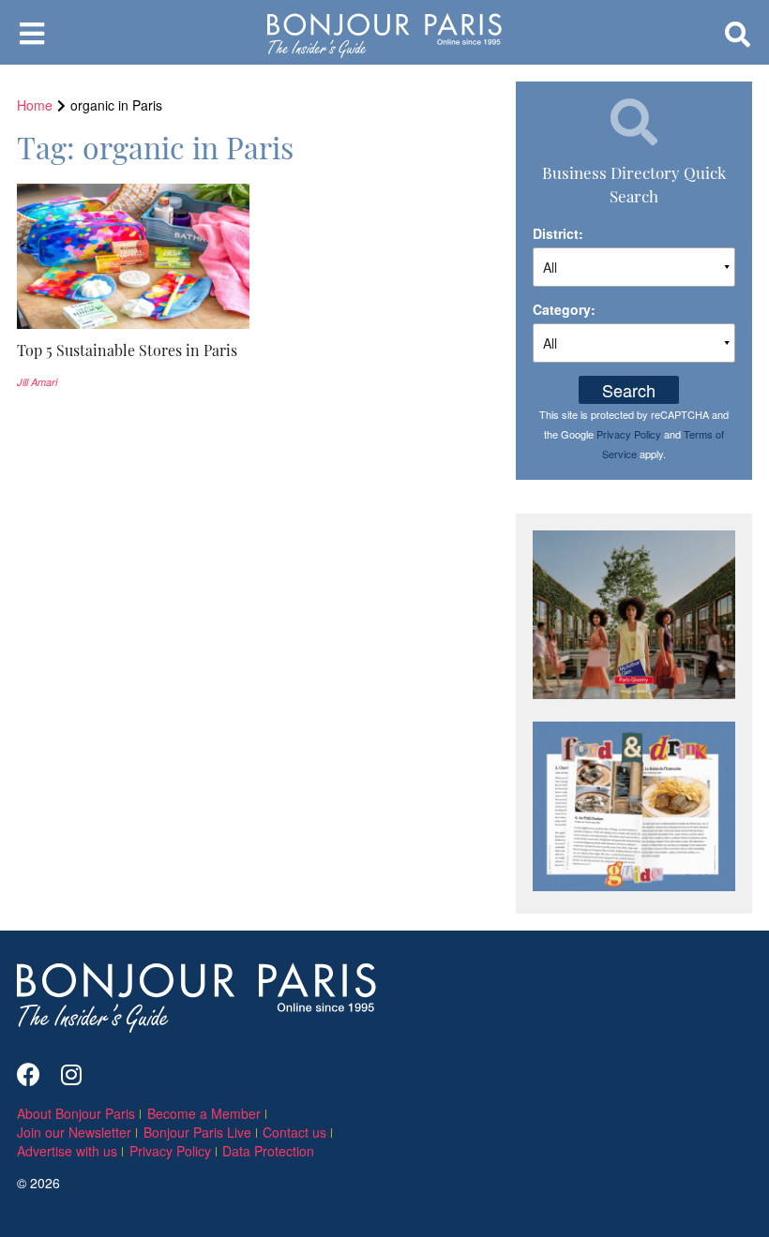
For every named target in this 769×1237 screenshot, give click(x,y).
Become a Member (204, 1113)
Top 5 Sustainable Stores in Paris (127, 349)
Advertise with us (67, 1150)
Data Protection (268, 1150)
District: (558, 233)
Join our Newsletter (74, 1132)
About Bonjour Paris (76, 1113)
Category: (564, 309)
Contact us (294, 1132)
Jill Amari (37, 382)
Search (629, 390)
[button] (133, 350)
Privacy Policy (628, 433)
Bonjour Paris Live (197, 1132)
